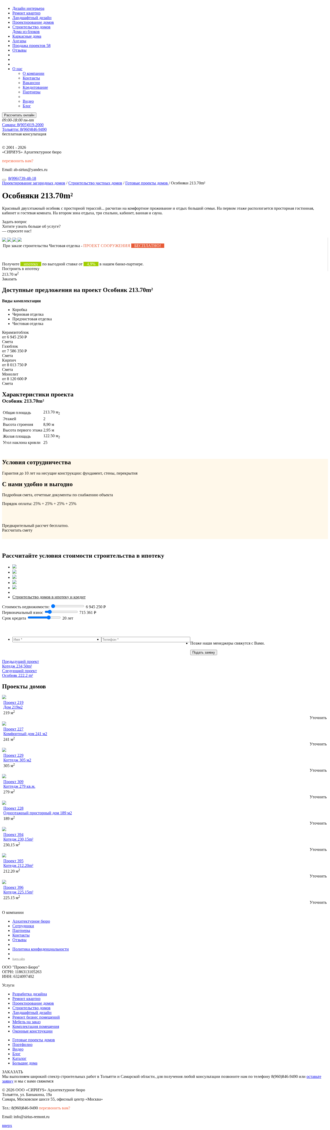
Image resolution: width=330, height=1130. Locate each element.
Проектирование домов (33, 22)
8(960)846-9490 (24, 129)
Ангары (19, 41)
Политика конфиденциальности (40, 949)
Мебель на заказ (26, 1022)
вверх (7, 1125)
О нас (17, 69)
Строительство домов (31, 27)
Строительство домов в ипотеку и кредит (49, 597)
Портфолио (22, 1044)
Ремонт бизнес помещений (36, 1017)
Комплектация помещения (35, 1026)
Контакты (31, 78)
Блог (27, 106)
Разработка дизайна (29, 994)
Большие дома (24, 1063)
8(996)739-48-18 (22, 178)
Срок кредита (14, 618)
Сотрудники (23, 926)
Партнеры (31, 92)
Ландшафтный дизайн (32, 17)
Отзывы (19, 50)
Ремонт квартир (26, 13)
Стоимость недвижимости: (26, 607)
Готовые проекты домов (147, 183)
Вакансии (31, 82)
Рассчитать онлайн (19, 115)
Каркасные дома (26, 36)
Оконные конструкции (32, 1031)
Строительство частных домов (95, 183)
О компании (33, 73)
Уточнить (318, 718)
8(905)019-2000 (23, 125)
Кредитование (35, 87)
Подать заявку (203, 652)
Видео (28, 101)
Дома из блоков (26, 31)
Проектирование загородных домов (33, 183)
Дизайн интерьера (28, 8)
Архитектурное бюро (31, 921)
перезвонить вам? (17, 161)
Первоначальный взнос (22, 612)
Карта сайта (18, 958)
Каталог (19, 1058)
